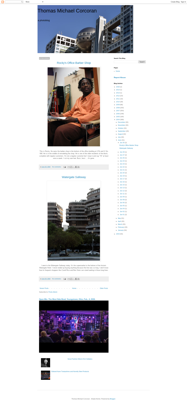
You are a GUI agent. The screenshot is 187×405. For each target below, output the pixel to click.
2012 (118, 96)
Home (74, 288)
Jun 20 (122, 173)
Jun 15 (122, 185)
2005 (118, 117)
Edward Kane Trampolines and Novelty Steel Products (70, 371)
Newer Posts (44, 288)
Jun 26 (122, 158)
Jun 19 (122, 176)
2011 (118, 99)
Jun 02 (122, 211)
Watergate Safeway (126, 148)
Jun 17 (122, 179)
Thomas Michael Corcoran (67, 11)
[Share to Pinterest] (78, 167)
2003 (118, 234)
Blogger (112, 399)
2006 (118, 114)
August (120, 134)
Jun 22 (122, 167)
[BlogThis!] (71, 167)
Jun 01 (122, 214)
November (122, 125)
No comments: (57, 167)
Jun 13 (122, 188)
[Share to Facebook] (76, 167)
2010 (118, 102)
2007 (118, 111)
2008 (118, 108)
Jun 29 (122, 152)
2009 (118, 105)
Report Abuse (120, 77)
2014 (118, 90)
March (120, 224)
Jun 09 (122, 197)
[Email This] (69, 167)
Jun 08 (122, 200)
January (121, 230)
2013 (118, 93)
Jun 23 (122, 164)
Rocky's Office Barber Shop (128, 145)
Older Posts (104, 288)
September (122, 131)
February (121, 227)
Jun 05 (122, 206)
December (122, 122)
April (119, 221)
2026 (118, 87)
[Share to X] (73, 167)
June (120, 140)
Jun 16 (122, 182)
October (121, 128)
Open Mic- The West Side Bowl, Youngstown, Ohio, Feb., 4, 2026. (67, 299)
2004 (118, 119)
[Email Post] (64, 167)
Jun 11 (122, 194)
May (119, 218)
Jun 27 (122, 155)
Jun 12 (122, 191)
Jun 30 (122, 143)
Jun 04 (122, 209)
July (119, 137)
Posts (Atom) (52, 292)
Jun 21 (122, 170)
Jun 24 (122, 161)
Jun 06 (122, 203)
